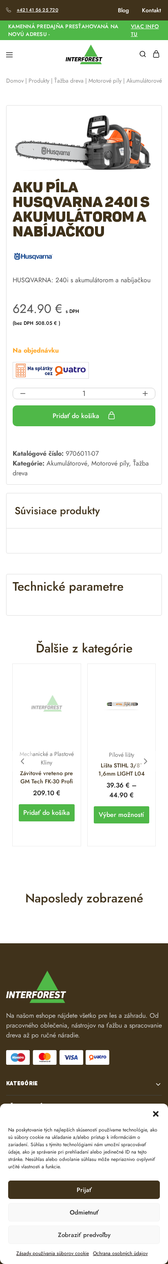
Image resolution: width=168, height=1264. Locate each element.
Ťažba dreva (69, 80)
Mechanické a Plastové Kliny (47, 758)
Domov (15, 80)
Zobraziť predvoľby (84, 1234)
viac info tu (145, 30)
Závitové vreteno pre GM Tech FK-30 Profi (46, 777)
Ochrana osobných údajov (120, 1253)
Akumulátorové (144, 80)
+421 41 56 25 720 (37, 10)
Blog (123, 10)
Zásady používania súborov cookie (52, 1253)
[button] (156, 1114)
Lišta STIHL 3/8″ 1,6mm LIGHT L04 (121, 769)
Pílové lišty (121, 755)
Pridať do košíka (77, 416)
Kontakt (151, 10)
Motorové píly (105, 80)
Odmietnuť (84, 1212)
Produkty (39, 80)
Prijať (84, 1189)
